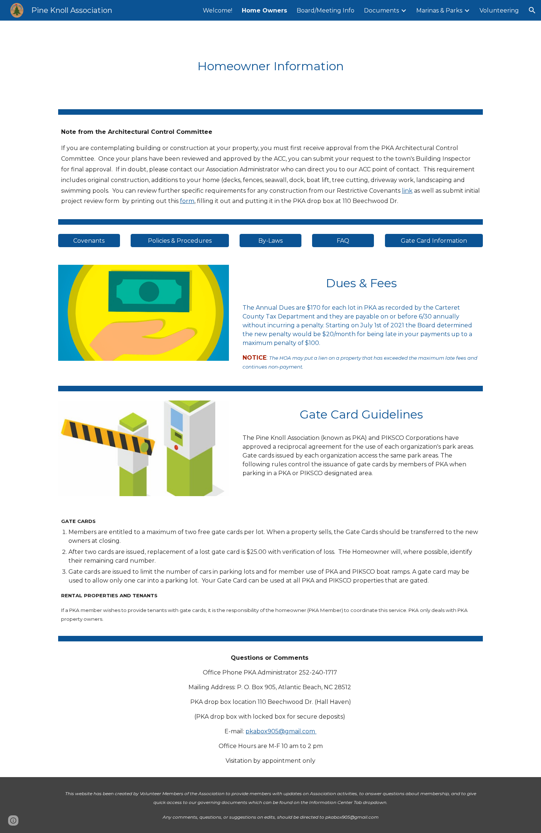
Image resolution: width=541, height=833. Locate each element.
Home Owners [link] (264, 10)
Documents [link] (381, 10)
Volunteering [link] (499, 10)
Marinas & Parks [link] (439, 10)
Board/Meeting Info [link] (325, 10)
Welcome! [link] (217, 10)
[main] (270, 64)
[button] (532, 10)
